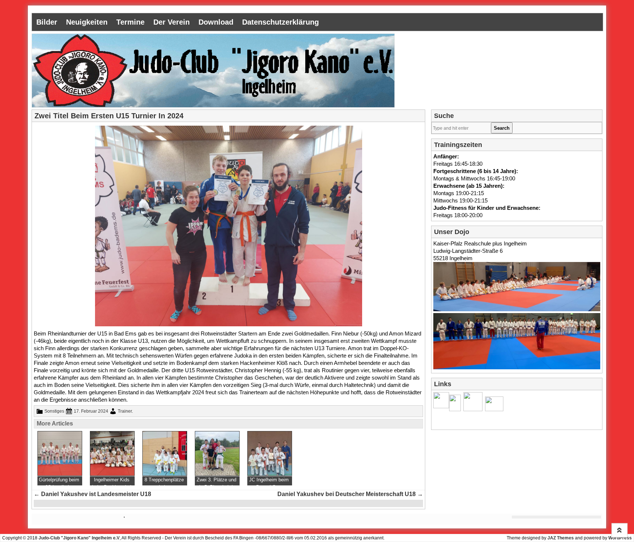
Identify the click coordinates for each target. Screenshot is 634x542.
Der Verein (171, 22)
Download (215, 22)
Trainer (125, 411)
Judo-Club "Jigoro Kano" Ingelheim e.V (79, 538)
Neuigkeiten (87, 22)
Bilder (46, 22)
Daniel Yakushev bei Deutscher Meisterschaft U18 (350, 494)
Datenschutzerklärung (280, 22)
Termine (130, 22)
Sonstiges (54, 411)
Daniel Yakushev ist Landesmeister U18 (92, 494)
